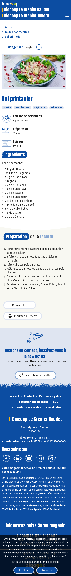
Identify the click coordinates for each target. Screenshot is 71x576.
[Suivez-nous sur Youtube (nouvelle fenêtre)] (29, 459)
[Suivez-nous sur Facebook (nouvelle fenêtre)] (6, 459)
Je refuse (23, 570)
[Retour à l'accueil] (15, 4)
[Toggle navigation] (67, 16)
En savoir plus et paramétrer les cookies (35, 561)
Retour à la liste (21, 305)
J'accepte (47, 570)
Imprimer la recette (25, 316)
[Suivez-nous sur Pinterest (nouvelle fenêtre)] (52, 459)
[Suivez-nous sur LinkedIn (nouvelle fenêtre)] (17, 459)
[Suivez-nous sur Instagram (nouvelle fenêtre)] (40, 459)
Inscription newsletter (38, 375)
